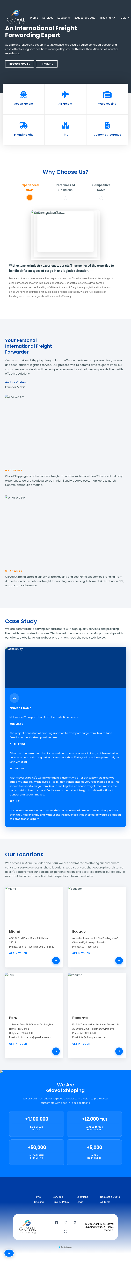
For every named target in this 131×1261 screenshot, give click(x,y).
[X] (65, 1231)
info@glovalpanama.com (92, 1037)
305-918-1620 (25, 946)
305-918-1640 (46, 946)
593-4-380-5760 (89, 946)
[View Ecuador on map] (119, 960)
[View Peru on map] (56, 1051)
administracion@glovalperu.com (33, 1037)
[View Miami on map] (56, 960)
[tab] (30, 191)
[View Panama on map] (119, 1051)
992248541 (27, 1033)
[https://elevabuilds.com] (65, 1246)
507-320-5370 (88, 1033)
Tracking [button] (105, 17)
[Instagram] (65, 1222)
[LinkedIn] (74, 1222)
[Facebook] (56, 1222)
